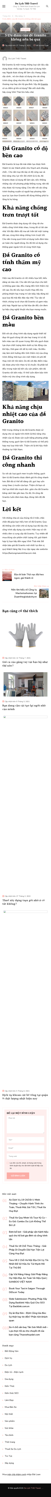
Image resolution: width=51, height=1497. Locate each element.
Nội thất (9, 1414)
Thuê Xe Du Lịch (13, 1449)
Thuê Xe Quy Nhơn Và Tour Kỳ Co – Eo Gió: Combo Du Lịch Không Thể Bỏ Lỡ (28, 1221)
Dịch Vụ (8, 1358)
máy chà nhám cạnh (16, 1474)
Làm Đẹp (9, 1400)
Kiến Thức (9, 1386)
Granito (44, 84)
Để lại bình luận (42, 45)
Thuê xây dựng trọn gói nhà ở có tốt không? (23, 902)
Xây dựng (25, 29)
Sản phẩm (10, 1421)
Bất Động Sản (11, 1351)
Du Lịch (8, 1365)
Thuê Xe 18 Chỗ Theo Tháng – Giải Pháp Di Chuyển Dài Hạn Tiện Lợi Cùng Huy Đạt (27, 1249)
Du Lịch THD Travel (26, 4)
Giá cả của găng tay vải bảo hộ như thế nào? (25, 664)
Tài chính (9, 1435)
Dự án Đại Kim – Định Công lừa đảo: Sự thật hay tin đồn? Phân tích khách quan (28, 1316)
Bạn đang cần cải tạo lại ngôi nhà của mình (24, 707)
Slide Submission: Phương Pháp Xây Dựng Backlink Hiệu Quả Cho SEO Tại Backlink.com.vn (28, 1302)
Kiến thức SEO (12, 1393)
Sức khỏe (9, 1428)
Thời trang (10, 1442)
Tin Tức (8, 1456)
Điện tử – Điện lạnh (14, 1372)
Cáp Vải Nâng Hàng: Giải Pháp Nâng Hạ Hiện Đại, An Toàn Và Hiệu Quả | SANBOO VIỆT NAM (28, 1278)
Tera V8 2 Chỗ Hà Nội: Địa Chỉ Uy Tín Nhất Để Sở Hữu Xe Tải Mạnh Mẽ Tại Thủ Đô (28, 1264)
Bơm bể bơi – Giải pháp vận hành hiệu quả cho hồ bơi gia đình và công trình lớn (28, 1235)
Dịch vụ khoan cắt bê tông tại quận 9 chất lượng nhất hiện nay (25, 1097)
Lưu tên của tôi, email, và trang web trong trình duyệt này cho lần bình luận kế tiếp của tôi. (26, 1165)
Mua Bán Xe (10, 1407)
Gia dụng (9, 1379)
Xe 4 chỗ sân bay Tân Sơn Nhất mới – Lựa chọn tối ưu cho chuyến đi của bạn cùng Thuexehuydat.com (28, 1331)
